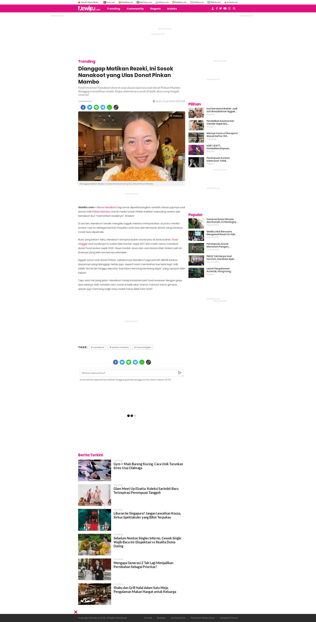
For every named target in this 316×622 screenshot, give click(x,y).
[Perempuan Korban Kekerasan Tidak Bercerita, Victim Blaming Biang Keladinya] (196, 162)
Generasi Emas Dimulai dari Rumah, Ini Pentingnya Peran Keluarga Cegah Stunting (222, 220)
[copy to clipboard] (116, 107)
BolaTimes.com (145, 2)
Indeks (172, 9)
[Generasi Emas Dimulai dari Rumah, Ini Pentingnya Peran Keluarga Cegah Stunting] (196, 223)
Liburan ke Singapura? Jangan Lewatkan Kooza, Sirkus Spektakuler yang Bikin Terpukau (147, 515)
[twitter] (89, 107)
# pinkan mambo (119, 347)
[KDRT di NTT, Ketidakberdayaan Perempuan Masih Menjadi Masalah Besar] (196, 150)
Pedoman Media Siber (203, 617)
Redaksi (161, 617)
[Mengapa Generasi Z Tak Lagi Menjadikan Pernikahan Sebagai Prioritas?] (94, 569)
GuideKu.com (198, 2)
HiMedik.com (215, 2)
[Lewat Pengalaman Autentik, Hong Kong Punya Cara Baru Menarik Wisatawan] (196, 273)
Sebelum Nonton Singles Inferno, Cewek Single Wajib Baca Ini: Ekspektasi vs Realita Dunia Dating (147, 542)
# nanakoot (97, 347)
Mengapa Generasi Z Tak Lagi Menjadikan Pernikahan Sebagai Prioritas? (143, 565)
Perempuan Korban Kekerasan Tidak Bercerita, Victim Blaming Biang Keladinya (222, 159)
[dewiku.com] (90, 8)
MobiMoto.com (181, 2)
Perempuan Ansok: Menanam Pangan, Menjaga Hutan (218, 245)
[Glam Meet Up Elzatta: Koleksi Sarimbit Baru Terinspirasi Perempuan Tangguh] (94, 495)
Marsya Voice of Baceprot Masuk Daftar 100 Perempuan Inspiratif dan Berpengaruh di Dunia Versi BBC (222, 135)
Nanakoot (111, 207)
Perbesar (177, 116)
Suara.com (110, 2)
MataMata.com (127, 2)
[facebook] (83, 107)
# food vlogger (142, 347)
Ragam (155, 9)
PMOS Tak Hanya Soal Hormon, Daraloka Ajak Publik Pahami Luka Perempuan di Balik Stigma (220, 257)
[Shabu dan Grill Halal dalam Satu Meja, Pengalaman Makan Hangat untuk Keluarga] (94, 594)
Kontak (148, 617)
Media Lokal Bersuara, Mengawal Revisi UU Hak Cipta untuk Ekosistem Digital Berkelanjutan (221, 233)
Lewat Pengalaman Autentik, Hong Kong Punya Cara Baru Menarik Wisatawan (221, 270)
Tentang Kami (178, 617)
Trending (113, 9)
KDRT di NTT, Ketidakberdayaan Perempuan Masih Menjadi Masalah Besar (222, 147)
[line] (96, 107)
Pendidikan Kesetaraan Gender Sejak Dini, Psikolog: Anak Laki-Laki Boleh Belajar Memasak (220, 122)
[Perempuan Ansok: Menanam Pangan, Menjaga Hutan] (196, 248)
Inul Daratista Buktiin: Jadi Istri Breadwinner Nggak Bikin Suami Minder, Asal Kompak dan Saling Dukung (222, 110)
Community (135, 9)
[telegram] (103, 107)
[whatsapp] (109, 107)
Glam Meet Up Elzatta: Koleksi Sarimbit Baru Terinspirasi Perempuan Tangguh (146, 490)
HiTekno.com (163, 2)
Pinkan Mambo (101, 211)
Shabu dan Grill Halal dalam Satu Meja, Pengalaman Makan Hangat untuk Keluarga (145, 590)
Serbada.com (232, 2)
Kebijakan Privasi (229, 617)
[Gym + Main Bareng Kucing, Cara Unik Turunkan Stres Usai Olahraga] (94, 470)
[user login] (213, 9)
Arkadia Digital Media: (90, 2)
